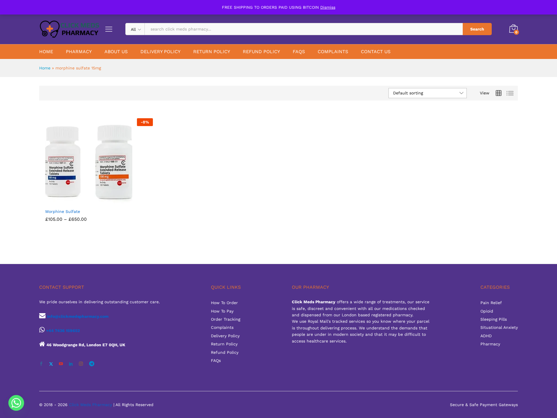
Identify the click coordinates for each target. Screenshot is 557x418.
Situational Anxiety (499, 327)
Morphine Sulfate (62, 211)
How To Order (224, 302)
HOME (46, 51)
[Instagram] (81, 364)
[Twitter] (51, 364)
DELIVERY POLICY (160, 51)
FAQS (299, 51)
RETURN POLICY (211, 51)
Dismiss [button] (327, 7)
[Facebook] (41, 364)
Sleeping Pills (493, 319)
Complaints (222, 327)
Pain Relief (491, 302)
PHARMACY (79, 51)
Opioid (486, 311)
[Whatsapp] (16, 403)
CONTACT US (375, 51)
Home (44, 68)
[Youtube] (61, 364)
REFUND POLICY (261, 51)
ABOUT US (116, 51)
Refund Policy (224, 352)
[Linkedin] (71, 364)
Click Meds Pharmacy (90, 404)
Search (477, 29)
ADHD (486, 335)
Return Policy (224, 344)
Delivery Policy (225, 335)
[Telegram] (91, 364)
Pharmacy (490, 344)
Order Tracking (225, 319)
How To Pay (222, 311)
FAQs (216, 360)
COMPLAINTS (333, 51)
